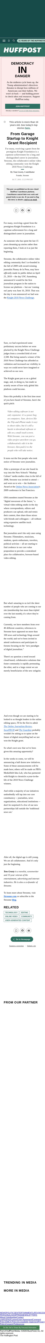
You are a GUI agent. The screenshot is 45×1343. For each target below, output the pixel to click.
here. (27, 128)
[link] (10, 896)
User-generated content (17, 920)
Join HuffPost (23, 106)
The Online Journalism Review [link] (18, 726)
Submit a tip (31, 946)
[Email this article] (28, 210)
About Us (4, 1317)
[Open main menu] (4, 40)
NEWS (3, 1313)
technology (11, 912)
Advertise (12, 1317)
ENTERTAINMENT (23, 1313)
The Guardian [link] (25, 730)
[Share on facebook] (22, 210)
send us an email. (30, 200)
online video (11, 916)
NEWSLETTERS (29, 1315)
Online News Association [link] (27, 486)
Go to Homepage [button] (23, 939)
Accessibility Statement (27, 1322)
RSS (4, 1320)
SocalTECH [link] (9, 730)
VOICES (40, 1313)
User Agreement (25, 1320)
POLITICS (10, 1313)
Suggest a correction (16, 946)
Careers (14, 1320)
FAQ (9, 1320)
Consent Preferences (15, 1324)
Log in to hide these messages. (29, 111)
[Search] (13, 40)
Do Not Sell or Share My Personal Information (19, 1328)
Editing (24, 912)
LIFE (34, 1313)
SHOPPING (16, 1315)
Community (26, 916)
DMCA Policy (11, 1322)
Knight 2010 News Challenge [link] (20, 297)
